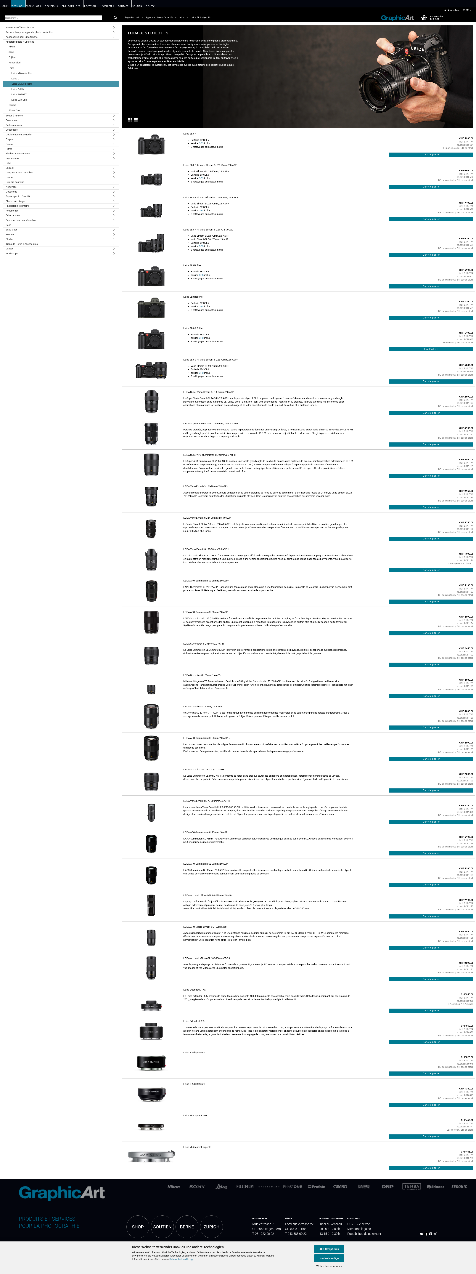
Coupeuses (12, 129)
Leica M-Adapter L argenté (197, 1147)
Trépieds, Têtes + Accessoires (22, 244)
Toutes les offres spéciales (20, 27)
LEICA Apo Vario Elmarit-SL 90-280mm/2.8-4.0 (207, 895)
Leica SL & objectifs (22, 83)
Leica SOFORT (19, 94)
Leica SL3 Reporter (193, 296)
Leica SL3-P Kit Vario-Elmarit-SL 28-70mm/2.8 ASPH (210, 165)
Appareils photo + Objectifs (20, 41)
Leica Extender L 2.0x (194, 1021)
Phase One (14, 110)
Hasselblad (14, 62)
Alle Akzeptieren (329, 1249)
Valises (10, 248)
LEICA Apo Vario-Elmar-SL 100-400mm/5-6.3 (206, 958)
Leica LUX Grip (19, 99)
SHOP (138, 1227)
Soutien (10, 234)
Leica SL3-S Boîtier (193, 328)
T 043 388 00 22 (296, 1233)
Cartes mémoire (14, 125)
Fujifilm (12, 57)
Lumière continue (15, 182)
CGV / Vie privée (358, 1224)
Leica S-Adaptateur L (194, 1084)
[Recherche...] (115, 18)
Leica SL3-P (189, 133)
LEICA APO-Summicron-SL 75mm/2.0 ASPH (206, 832)
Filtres (9, 149)
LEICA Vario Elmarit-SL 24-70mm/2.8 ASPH (205, 486)
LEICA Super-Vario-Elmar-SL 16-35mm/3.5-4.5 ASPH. (211, 423)
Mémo (468, 10)
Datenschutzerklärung (181, 1259)
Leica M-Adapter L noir (195, 1115)
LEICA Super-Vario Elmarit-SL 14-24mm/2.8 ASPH (209, 392)
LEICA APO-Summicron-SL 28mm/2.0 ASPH (206, 580)
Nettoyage (11, 186)
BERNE (187, 1227)
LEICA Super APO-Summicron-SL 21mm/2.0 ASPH (209, 454)
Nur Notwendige (329, 1258)
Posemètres (12, 210)
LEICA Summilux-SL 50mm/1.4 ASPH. (203, 706)
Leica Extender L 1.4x (194, 989)
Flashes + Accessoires (18, 153)
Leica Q (15, 78)
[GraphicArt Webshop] (395, 17)
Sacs (8, 225)
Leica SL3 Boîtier (192, 265)
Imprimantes (12, 158)
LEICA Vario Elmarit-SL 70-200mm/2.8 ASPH (206, 800)
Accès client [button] (452, 10)
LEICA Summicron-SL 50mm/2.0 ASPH (203, 769)
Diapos (9, 139)
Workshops (12, 253)
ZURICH (211, 1227)
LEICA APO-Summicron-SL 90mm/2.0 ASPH (206, 863)
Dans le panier (431, 154)
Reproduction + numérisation (21, 220)
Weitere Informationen (329, 1266)
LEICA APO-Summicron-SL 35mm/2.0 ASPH (206, 612)
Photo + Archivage (15, 201)
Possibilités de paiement (364, 1233)
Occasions (11, 191)
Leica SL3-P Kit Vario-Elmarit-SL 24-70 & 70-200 (208, 229)
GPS (201, 143)
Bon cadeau (12, 120)
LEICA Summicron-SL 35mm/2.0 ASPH (203, 643)
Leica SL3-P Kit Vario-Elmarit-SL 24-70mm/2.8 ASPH (210, 197)
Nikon (12, 46)
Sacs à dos (11, 229)
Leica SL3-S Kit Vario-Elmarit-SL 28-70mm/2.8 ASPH (210, 359)
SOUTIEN (162, 1227)
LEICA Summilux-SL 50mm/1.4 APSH (202, 675)
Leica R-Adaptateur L (194, 1052)
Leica (11, 68)
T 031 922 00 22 (263, 1233)
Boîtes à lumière (14, 115)
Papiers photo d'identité (18, 196)
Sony (11, 52)
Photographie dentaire (17, 205)
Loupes (10, 177)
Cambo (12, 105)
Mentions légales (359, 1229)
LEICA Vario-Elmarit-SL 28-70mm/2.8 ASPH (206, 549)
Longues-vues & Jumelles (19, 172)
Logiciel (10, 167)
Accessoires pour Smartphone (22, 37)
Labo (8, 163)
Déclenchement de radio (18, 134)
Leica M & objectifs (21, 73)
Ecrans (9, 144)
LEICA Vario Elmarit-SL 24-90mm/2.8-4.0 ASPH (207, 517)
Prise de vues (13, 215)
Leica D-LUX (17, 89)
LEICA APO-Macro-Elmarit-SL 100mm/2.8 (204, 926)
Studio (9, 239)
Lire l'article (431, 349)
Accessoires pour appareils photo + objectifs (29, 32)
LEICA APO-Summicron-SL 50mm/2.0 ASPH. (206, 738)
